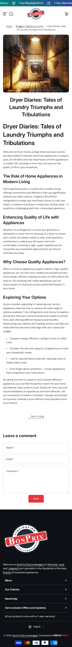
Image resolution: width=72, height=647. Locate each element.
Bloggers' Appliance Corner (29, 26)
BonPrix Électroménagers (31, 564)
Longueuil (13, 568)
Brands (7, 572)
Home (9, 26)
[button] (11, 14)
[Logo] (36, 14)
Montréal (52, 564)
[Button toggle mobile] (5, 14)
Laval (61, 564)
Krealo (61, 635)
